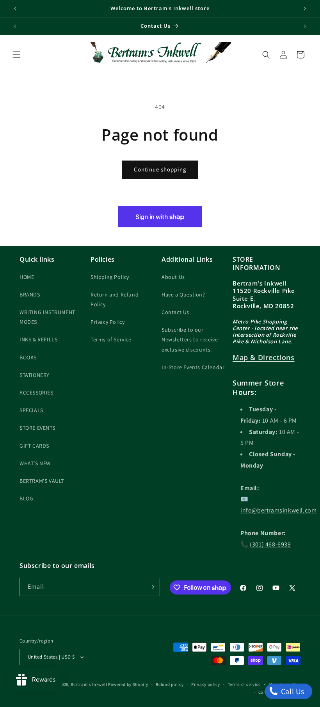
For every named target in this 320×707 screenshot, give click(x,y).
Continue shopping (160, 169)
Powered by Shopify (128, 684)
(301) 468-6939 (270, 544)
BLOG (26, 498)
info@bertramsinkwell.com (278, 510)
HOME (27, 276)
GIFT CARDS (34, 445)
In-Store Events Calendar (193, 367)
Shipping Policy (110, 276)
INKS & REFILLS (38, 339)
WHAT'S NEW (35, 463)
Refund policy (169, 684)
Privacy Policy (107, 321)
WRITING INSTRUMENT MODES (47, 317)
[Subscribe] (151, 587)
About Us (173, 276)
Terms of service (244, 684)
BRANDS (30, 294)
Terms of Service (111, 339)
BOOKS (28, 357)
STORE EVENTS (37, 427)
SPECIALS (31, 410)
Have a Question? (183, 294)
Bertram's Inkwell (89, 684)
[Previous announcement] (15, 8)
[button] (16, 54)
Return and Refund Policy (115, 299)
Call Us (291, 691)
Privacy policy (205, 684)
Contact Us (175, 312)
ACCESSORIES (36, 392)
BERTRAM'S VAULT (42, 480)
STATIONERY (35, 374)
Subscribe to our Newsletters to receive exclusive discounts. (190, 339)
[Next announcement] (304, 8)
